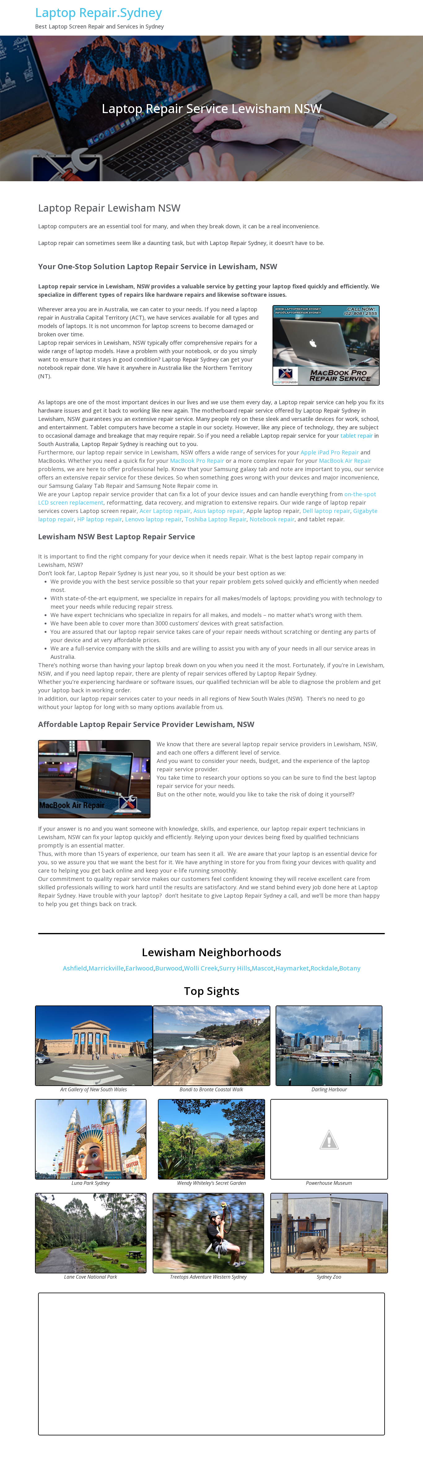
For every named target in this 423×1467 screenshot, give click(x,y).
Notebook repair (272, 519)
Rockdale (324, 968)
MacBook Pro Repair (197, 460)
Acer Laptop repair (165, 511)
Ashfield (75, 968)
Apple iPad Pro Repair (330, 452)
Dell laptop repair (326, 511)
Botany (349, 968)
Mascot (263, 968)
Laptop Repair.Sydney (98, 12)
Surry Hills (234, 968)
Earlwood (139, 968)
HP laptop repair (99, 519)
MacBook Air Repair (345, 460)
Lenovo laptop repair (153, 519)
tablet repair (356, 435)
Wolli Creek (201, 968)
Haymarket (292, 968)
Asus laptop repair (218, 511)
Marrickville (106, 968)
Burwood (168, 968)
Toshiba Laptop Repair (215, 519)
